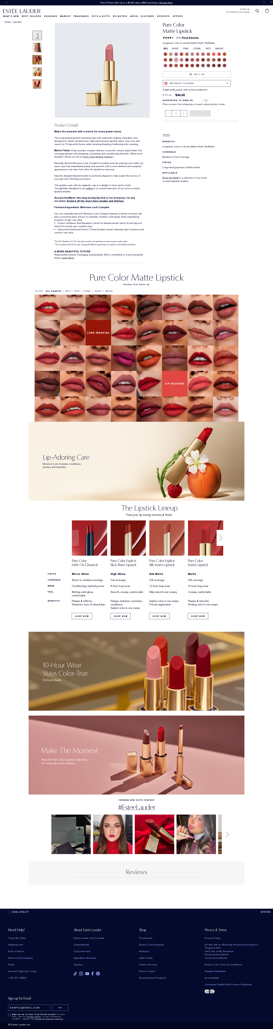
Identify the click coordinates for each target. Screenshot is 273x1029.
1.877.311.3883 (17, 979)
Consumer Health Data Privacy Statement (228, 986)
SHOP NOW (82, 618)
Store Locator (147, 972)
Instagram (81, 975)
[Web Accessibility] (232, 992)
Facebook (92, 975)
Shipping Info (16, 946)
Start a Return (16, 952)
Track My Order (17, 939)
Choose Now (166, 2)
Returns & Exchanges (20, 959)
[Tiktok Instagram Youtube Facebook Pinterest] (101, 974)
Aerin (134, 16)
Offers (178, 16)
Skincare (50, 16)
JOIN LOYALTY (20, 913)
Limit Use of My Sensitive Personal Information (219, 952)
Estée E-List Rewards (151, 946)
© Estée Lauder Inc (19, 1026)
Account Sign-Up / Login (22, 972)
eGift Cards (146, 959)
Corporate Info (82, 952)
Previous (6, 2)
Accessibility (212, 979)
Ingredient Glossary (85, 959)
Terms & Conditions (216, 959)
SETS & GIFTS (101, 16)
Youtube (87, 975)
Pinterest (98, 975)
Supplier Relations (215, 972)
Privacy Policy (213, 939)
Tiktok (75, 975)
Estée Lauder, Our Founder (89, 939)
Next (264, 2)
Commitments (81, 946)
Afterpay (144, 952)
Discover (147, 16)
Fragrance (81, 16)
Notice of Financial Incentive (49, 1020)
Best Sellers (31, 16)
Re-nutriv (120, 16)
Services (163, 16)
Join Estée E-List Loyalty (238, 12)
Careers (78, 966)
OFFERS (266, 913)
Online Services (148, 966)
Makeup (65, 16)
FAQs (11, 966)
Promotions (146, 939)
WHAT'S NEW (11, 16)
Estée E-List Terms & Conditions (223, 966)
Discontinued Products (152, 979)
